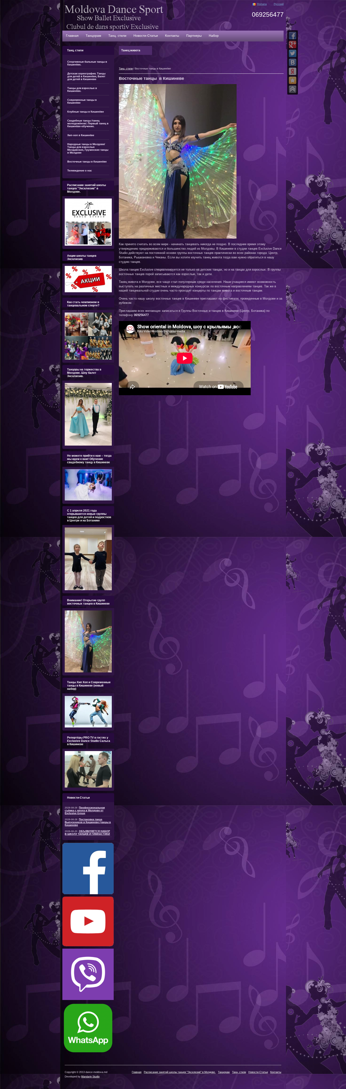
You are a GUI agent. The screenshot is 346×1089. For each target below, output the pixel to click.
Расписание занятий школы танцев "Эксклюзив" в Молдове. (86, 188)
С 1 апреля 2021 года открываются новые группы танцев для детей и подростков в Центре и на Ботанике (89, 515)
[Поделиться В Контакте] (292, 62)
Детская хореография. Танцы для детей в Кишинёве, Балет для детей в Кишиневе (86, 76)
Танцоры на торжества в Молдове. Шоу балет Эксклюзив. (84, 373)
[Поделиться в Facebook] (292, 35)
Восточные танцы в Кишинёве (87, 161)
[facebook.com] (88, 893)
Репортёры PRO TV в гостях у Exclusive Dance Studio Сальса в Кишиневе (88, 741)
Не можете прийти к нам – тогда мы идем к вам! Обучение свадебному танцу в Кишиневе (89, 459)
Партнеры (194, 35)
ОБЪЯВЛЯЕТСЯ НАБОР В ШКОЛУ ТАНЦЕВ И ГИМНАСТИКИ (87, 832)
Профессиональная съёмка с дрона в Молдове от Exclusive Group (85, 810)
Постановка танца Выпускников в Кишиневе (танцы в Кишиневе (88, 822)
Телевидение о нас (79, 170)
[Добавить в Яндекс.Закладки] (292, 71)
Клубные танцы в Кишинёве (85, 111)
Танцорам (93, 35)
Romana (262, 4)
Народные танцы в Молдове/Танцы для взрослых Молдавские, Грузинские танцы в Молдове (87, 148)
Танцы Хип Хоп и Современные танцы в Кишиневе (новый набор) (89, 686)
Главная (72, 35)
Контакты (172, 35)
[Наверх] (292, 89)
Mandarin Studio (90, 1076)
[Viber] (88, 999)
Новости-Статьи (145, 35)
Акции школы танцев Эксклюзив (81, 257)
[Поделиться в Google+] (292, 44)
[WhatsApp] (88, 1053)
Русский (279, 4)
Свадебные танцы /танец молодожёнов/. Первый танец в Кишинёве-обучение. (88, 123)
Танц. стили (117, 35)
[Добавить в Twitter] (292, 53)
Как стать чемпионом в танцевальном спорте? (83, 304)
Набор (214, 35)
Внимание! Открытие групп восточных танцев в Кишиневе (88, 602)
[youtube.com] (88, 945)
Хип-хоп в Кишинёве (80, 135)
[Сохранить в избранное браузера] (292, 80)
